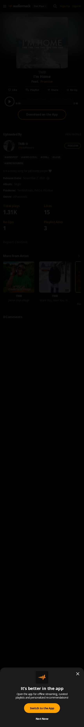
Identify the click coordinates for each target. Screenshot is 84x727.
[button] (42, 363)
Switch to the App (42, 708)
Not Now (42, 719)
